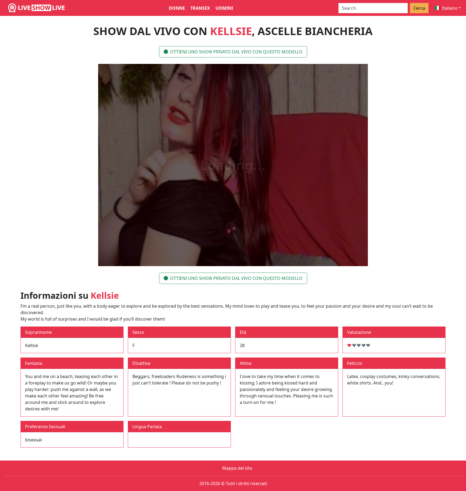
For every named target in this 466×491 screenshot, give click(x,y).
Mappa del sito (237, 468)
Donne (177, 8)
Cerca (419, 8)
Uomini (224, 8)
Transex (200, 8)
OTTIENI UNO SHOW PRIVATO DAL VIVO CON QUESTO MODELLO (236, 52)
